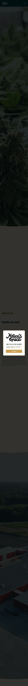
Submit (14, 351)
